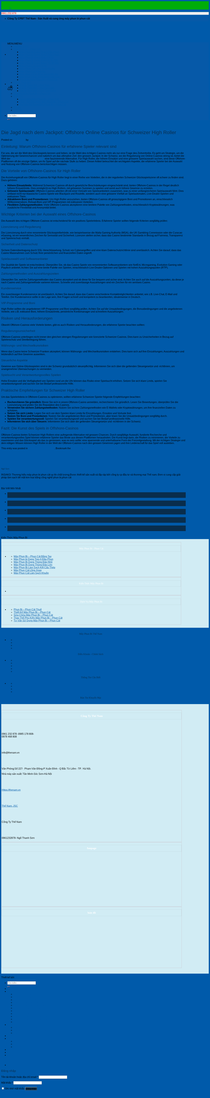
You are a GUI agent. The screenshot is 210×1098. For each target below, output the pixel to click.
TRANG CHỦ (21, 46)
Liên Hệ (18, 110)
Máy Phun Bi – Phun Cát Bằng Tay (33, 556)
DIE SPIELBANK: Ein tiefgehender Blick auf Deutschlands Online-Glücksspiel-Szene (53, 524)
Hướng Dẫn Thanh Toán (27, 689)
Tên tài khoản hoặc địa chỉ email (19, 1077)
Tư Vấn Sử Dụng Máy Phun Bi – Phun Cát (43, 104)
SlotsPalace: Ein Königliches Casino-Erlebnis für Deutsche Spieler (43, 499)
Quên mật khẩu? (10, 1094)
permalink (76, 448)
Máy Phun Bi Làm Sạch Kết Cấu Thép (34, 567)
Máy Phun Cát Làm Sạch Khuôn (37, 68)
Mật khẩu (7, 1082)
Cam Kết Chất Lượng (25, 663)
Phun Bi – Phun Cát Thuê (28, 609)
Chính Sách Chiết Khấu (26, 668)
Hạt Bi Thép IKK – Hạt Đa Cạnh (37, 88)
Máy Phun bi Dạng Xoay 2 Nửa (37, 57)
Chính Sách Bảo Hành (26, 671)
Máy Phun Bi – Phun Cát (27, 49)
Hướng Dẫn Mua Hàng (26, 686)
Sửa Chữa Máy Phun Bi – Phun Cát (39, 99)
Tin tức (17, 107)
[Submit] (8, 119)
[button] (14, 43)
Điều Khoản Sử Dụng (25, 660)
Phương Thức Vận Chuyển (29, 691)
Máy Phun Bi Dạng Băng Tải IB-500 (39, 63)
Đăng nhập (31, 1089)
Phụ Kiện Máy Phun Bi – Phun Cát (38, 79)
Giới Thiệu (19, 640)
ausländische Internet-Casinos (27, 158)
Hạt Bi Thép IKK (22, 82)
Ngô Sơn (34, 140)
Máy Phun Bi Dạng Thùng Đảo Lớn (33, 564)
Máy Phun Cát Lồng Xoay (28, 570)
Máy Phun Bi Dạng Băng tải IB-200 (39, 60)
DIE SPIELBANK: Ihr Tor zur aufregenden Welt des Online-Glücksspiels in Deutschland (54, 515)
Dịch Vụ (18, 96)
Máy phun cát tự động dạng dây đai (39, 74)
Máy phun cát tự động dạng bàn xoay (40, 77)
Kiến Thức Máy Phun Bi (10, 125)
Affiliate (18, 645)
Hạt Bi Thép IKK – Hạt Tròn (34, 85)
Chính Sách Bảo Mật (25, 666)
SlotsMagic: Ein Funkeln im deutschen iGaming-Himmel (37, 507)
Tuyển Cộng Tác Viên (25, 642)
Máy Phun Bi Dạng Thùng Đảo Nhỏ (33, 562)
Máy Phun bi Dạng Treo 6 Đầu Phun (39, 54)
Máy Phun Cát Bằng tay (33, 71)
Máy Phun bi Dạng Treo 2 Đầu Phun (39, 52)
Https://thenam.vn (11, 790)
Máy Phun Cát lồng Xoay (33, 65)
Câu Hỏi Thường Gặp (26, 683)
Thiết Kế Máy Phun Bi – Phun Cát (32, 93)
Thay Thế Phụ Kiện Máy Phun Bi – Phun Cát (44, 102)
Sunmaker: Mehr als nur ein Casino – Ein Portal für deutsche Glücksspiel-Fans (50, 532)
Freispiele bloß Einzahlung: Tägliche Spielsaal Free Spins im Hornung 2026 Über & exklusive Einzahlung (59, 485)
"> (10, 8)
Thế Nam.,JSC (10, 806)
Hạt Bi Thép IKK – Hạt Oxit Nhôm (38, 90)
